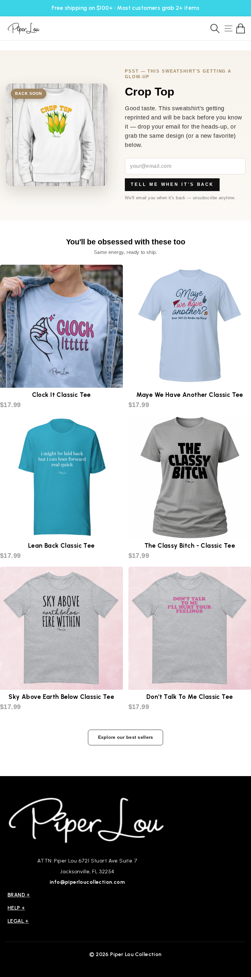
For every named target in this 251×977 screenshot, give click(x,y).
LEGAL (18, 921)
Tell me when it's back (172, 184)
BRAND (19, 895)
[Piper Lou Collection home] (87, 819)
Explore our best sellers (125, 737)
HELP (16, 908)
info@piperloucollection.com (87, 882)
